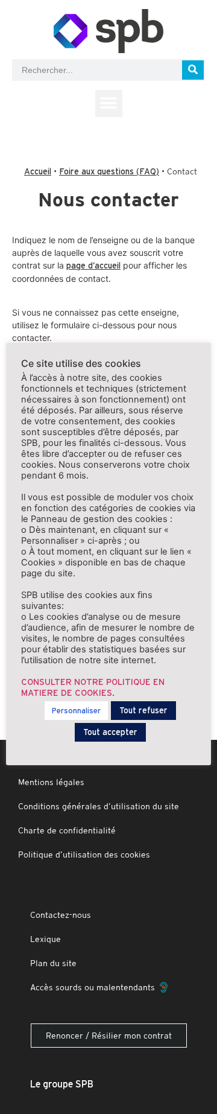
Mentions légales (51, 782)
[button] (108, 103)
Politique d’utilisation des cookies (84, 854)
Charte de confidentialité (67, 830)
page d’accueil (93, 265)
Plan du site (53, 963)
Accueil (37, 171)
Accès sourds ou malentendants (95, 987)
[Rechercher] (193, 70)
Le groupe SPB (61, 1083)
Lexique (45, 939)
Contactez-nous (60, 915)
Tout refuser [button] (143, 710)
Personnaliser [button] (76, 710)
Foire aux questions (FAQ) (109, 171)
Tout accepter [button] (110, 732)
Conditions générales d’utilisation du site (98, 806)
